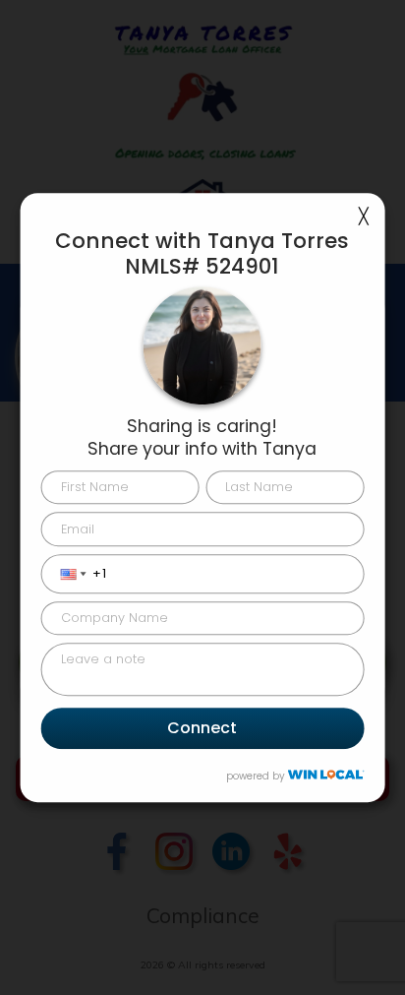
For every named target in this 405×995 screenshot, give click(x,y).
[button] (59, 573)
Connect (202, 728)
